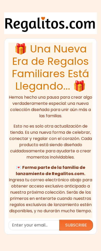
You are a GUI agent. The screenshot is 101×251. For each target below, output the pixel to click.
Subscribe (76, 225)
